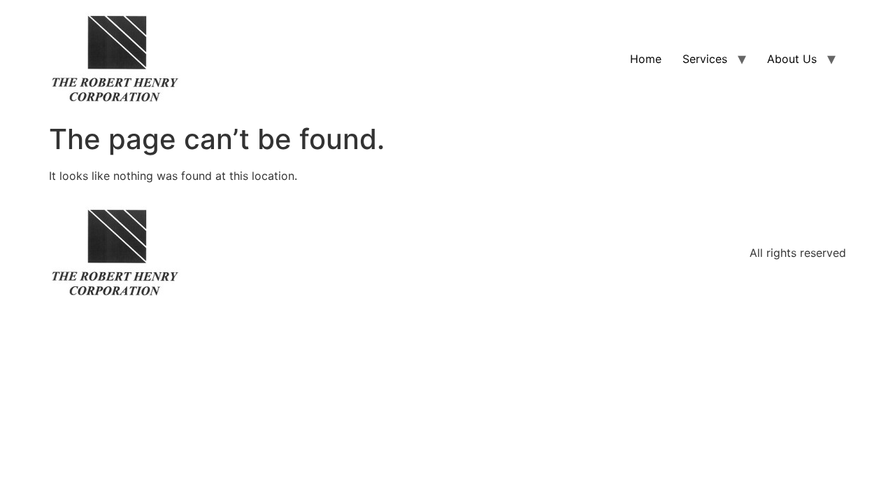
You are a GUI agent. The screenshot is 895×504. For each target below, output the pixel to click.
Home (645, 59)
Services (704, 59)
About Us (792, 59)
